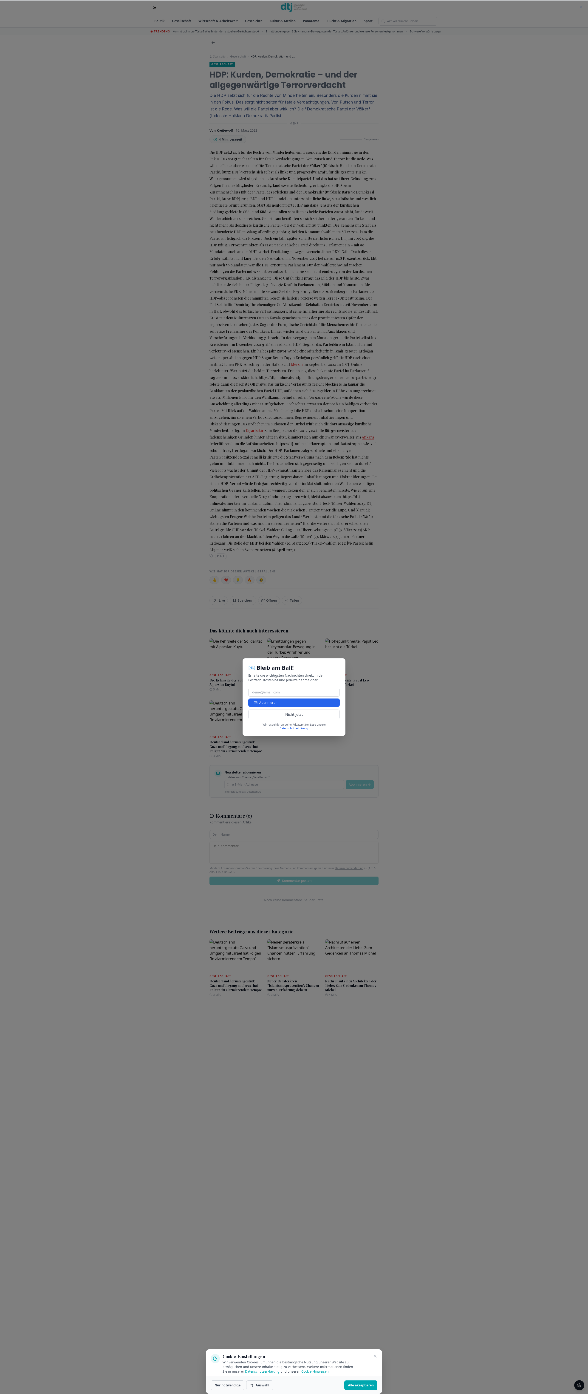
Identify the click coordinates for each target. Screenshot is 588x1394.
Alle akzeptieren (361, 1385)
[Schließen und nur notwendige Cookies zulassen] (375, 1356)
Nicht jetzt (294, 714)
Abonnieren (268, 702)
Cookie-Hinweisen (315, 1371)
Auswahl (262, 1385)
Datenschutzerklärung (262, 1371)
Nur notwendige (227, 1385)
